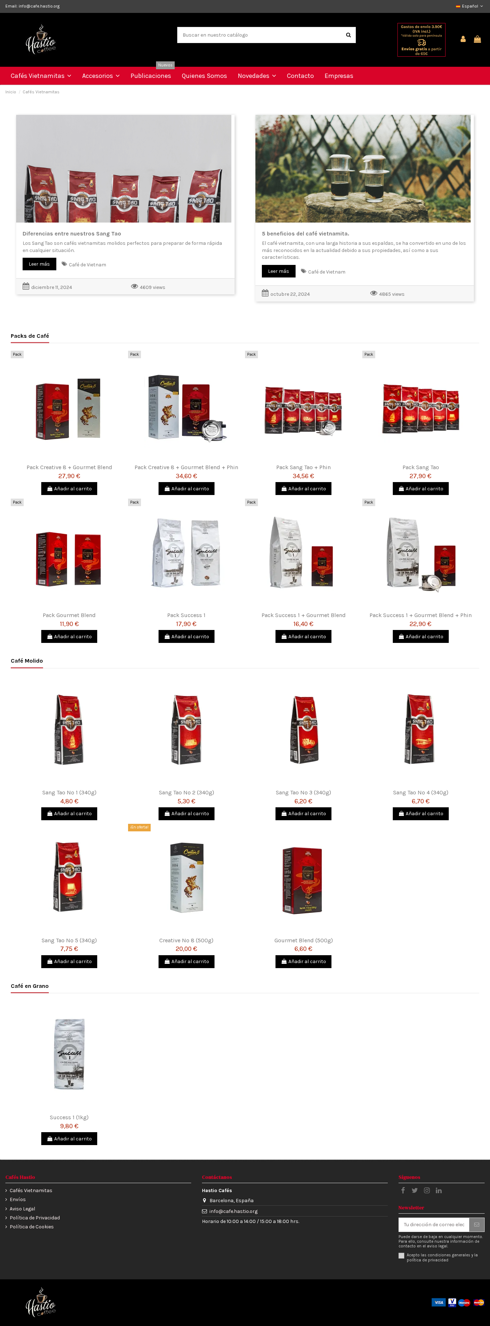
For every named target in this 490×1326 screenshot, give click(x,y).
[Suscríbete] (476, 1225)
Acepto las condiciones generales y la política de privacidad (442, 1257)
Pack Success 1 (186, 615)
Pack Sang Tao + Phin (303, 467)
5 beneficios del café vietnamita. (305, 233)
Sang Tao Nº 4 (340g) (420, 792)
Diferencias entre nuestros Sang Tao (72, 233)
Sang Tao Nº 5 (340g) (69, 940)
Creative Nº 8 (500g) (186, 940)
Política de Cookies (32, 1227)
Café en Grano (30, 985)
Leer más (39, 264)
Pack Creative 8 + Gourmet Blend (69, 467)
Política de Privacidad (35, 1218)
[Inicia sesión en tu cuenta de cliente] (463, 40)
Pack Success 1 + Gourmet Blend (304, 615)
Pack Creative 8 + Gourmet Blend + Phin (186, 467)
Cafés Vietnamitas (31, 1190)
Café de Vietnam (87, 265)
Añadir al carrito (73, 489)
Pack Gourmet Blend (69, 615)
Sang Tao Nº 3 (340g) (303, 792)
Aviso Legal (22, 1209)
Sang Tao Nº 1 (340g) (69, 792)
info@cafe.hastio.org (233, 1211)
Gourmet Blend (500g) (303, 940)
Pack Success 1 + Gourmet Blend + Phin (420, 615)
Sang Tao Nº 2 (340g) (186, 792)
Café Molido (27, 660)
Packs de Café (30, 335)
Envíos (18, 1199)
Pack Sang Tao (420, 467)
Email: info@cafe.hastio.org (32, 6)
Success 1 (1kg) (69, 1117)
